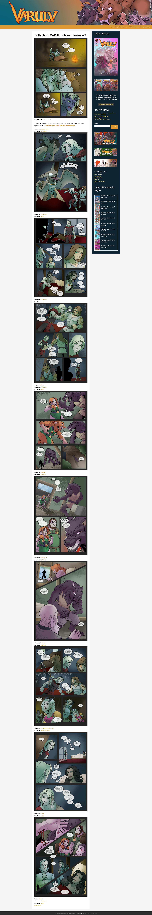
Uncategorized (98, 178)
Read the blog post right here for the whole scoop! (60, 126)
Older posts (37, 906)
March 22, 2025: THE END (100, 115)
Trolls (46, 129)
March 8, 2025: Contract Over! (101, 116)
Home (112, 27)
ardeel (42, 217)
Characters (136, 27)
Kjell (43, 214)
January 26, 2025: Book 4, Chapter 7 (102, 120)
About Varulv (118, 27)
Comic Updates (98, 175)
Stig (45, 214)
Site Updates (97, 176)
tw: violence (41, 385)
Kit (46, 558)
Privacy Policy (94, 913)
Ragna (43, 129)
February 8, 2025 (98, 118)
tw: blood (40, 899)
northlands (43, 131)
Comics (125, 27)
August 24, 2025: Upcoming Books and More (104, 113)
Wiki (130, 27)
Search (96, 123)
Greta (43, 472)
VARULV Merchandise (99, 181)
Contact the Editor (145, 27)
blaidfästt (43, 475)
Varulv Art (96, 180)
